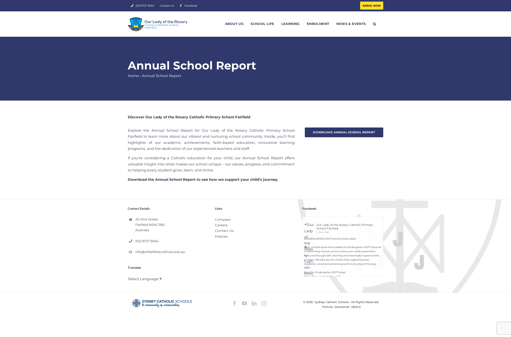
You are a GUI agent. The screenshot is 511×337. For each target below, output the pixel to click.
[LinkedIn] (254, 303)
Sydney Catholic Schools (332, 302)
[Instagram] (263, 303)
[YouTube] (244, 303)
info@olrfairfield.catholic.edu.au (160, 252)
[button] (374, 24)
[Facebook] (234, 303)
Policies (328, 307)
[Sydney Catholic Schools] (162, 303)
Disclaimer (343, 307)
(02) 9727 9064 (147, 241)
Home (133, 76)
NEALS (356, 307)
